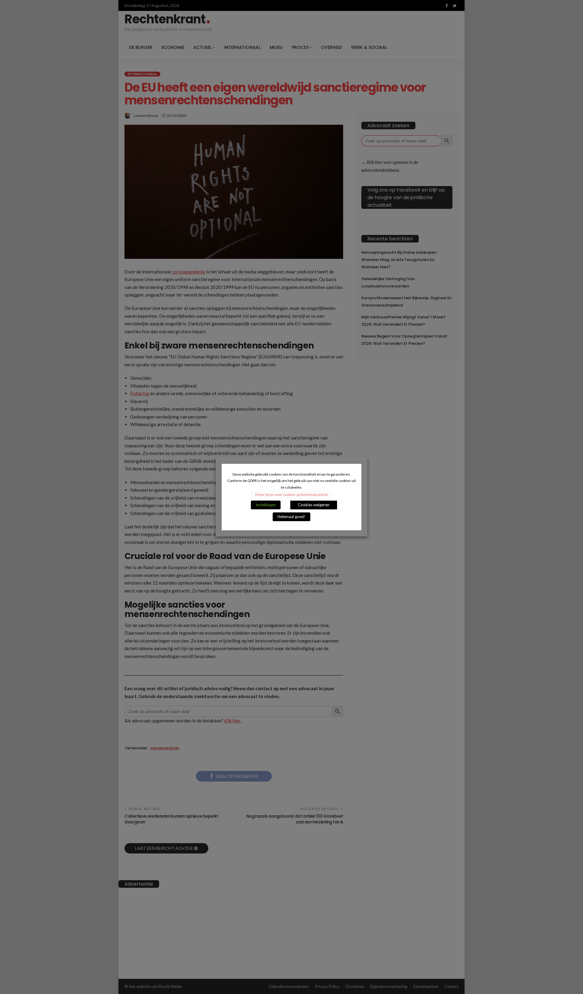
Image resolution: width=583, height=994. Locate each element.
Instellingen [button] (266, 504)
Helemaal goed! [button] (291, 516)
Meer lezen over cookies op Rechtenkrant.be (291, 494)
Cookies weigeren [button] (313, 504)
